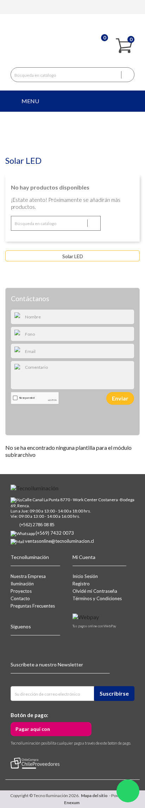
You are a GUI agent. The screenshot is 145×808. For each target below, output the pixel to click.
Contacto (20, 598)
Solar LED (72, 256)
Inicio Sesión (85, 576)
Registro (81, 583)
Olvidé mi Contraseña (94, 591)
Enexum (72, 802)
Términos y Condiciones (97, 598)
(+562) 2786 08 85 (37, 524)
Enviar (120, 398)
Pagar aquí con (32, 729)
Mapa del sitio (94, 795)
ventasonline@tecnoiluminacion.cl (59, 541)
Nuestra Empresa (28, 576)
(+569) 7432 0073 (55, 533)
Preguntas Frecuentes (33, 606)
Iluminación (22, 583)
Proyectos (21, 591)
